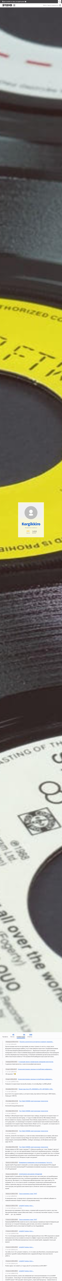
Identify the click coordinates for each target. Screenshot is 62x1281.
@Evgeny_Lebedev (16, 1208)
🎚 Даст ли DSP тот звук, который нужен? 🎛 (14, 1)
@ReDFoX (14, 1196)
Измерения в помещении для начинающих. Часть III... (36, 1162)
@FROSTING (14, 1081)
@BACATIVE (14, 1103)
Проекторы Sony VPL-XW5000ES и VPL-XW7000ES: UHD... (36, 1089)
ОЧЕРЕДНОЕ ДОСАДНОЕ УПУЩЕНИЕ (30, 1174)
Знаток (28, 533)
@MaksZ (13, 1113)
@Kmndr (13, 1091)
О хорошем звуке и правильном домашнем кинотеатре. (35, 1062)
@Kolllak (14, 1071)
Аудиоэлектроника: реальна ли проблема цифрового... (35, 1069)
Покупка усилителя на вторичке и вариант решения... (36, 1042)
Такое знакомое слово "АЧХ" (28, 1194)
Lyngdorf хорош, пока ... (26, 1205)
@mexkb (13, 1044)
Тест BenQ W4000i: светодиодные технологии (33, 1101)
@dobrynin (14, 1249)
